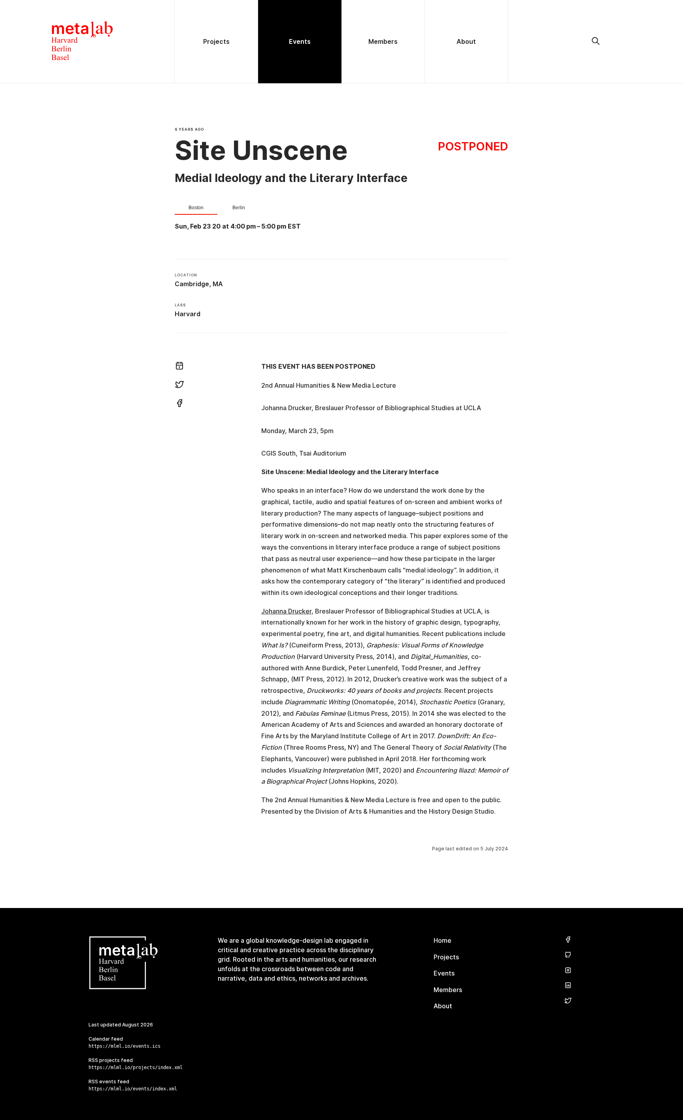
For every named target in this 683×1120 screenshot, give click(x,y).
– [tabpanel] (238, 226)
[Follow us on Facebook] (568, 940)
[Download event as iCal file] (179, 367)
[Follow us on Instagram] (568, 970)
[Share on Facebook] (179, 404)
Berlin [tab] (238, 207)
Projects (446, 957)
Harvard (187, 314)
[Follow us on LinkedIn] (568, 985)
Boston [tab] (196, 207)
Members (448, 990)
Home (442, 940)
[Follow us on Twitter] (568, 1001)
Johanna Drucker (286, 611)
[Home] (87, 41)
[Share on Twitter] (179, 386)
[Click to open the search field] (595, 41)
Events (444, 973)
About (443, 1006)
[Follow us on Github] (568, 955)
